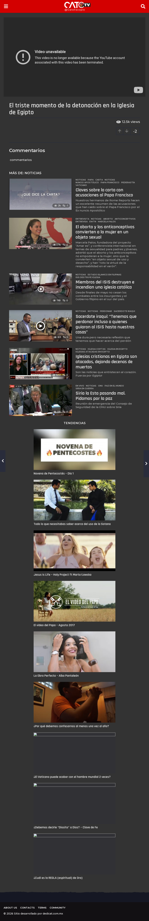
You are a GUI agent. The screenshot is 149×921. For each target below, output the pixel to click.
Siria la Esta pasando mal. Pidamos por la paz (100, 395)
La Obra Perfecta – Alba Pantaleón (56, 676)
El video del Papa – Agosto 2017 (54, 625)
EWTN (92, 221)
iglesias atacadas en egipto (93, 352)
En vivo (80, 386)
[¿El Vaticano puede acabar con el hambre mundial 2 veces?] (74, 753)
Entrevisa (82, 221)
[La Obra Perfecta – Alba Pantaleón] (74, 651)
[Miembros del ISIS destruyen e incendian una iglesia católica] (40, 289)
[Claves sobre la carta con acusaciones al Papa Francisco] (40, 194)
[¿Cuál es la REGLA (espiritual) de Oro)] (74, 854)
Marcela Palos (107, 221)
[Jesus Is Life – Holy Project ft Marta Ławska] (74, 550)
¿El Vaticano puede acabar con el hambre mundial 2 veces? (72, 777)
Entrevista (82, 219)
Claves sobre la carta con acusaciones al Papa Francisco (104, 192)
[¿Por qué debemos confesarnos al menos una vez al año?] (74, 702)
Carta (99, 180)
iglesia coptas (97, 349)
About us (10, 907)
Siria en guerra (85, 388)
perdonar (106, 311)
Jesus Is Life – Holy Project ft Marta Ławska (62, 575)
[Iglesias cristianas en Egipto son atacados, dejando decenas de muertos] (40, 363)
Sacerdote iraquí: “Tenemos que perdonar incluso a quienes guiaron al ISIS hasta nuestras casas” (106, 324)
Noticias (33, 173)
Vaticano (81, 185)
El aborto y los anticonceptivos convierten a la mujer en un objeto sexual (105, 232)
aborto (108, 219)
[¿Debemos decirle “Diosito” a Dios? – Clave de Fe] (74, 803)
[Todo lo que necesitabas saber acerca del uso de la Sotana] (74, 500)
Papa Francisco (110, 182)
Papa (91, 180)
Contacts (27, 907)
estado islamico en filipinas (104, 275)
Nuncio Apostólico (87, 182)
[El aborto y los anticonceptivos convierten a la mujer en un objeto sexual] (40, 233)
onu (100, 386)
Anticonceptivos (125, 219)
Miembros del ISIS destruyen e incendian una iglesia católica (105, 284)
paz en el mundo (114, 386)
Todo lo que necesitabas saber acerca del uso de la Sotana (72, 524)
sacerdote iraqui (124, 311)
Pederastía (128, 182)
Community (57, 907)
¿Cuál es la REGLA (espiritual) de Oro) (58, 878)
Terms (42, 907)
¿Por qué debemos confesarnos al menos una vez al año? (71, 726)
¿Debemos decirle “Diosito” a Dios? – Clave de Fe (66, 827)
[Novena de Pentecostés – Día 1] (74, 449)
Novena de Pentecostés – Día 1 (54, 473)
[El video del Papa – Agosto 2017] (74, 601)
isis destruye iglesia (88, 277)
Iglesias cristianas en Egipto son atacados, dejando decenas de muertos (106, 362)
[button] (6, 6)
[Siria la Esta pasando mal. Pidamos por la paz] (40, 400)
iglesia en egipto (117, 349)
